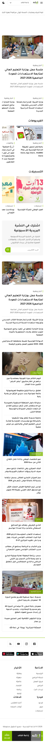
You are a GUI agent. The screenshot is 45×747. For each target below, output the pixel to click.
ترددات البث (38, 690)
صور (41, 707)
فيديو (41, 703)
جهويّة (19, 678)
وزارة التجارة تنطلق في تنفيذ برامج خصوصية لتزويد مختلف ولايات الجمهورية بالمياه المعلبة (23, 332)
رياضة (39, 520)
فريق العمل (38, 682)
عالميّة (19, 682)
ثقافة (19, 694)
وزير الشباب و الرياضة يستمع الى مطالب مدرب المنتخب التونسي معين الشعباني (23, 548)
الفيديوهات (35, 121)
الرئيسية (39, 674)
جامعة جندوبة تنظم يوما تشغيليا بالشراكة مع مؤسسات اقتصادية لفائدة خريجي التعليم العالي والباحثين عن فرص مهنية (23, 422)
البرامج (40, 686)
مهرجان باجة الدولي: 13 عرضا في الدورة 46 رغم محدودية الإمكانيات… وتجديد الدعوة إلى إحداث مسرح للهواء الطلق (23, 610)
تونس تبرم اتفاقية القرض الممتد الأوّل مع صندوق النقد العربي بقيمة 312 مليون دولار (23, 490)
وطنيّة (19, 674)
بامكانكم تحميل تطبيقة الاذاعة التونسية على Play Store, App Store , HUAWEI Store (31, 151)
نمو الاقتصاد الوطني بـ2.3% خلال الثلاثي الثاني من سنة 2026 (23, 461)
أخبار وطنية (37, 66)
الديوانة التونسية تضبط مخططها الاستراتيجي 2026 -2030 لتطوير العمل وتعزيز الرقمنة (22, 342)
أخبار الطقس (16, 703)
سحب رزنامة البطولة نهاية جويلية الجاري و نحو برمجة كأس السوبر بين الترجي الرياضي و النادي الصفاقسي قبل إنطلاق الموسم (23, 560)
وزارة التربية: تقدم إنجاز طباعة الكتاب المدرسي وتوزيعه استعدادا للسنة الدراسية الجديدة (30, 106)
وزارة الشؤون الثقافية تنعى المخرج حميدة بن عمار (22, 620)
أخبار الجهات (36, 373)
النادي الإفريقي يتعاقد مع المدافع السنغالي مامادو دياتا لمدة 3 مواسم (25, 526)
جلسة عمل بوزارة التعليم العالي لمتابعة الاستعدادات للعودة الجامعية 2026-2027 (24, 74)
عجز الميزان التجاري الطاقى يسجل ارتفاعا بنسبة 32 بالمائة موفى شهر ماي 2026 (22, 479)
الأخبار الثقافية (36, 592)
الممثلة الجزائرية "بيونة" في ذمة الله (25, 628)
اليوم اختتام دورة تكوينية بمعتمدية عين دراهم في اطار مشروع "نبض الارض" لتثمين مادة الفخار (23, 382)
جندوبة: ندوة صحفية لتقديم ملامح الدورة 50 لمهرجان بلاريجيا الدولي (23, 598)
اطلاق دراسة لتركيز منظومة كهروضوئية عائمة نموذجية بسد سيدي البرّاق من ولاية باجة (22, 394)
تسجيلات (38, 206)
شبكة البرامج (37, 678)
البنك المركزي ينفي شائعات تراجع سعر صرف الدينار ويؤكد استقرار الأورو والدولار (23, 470)
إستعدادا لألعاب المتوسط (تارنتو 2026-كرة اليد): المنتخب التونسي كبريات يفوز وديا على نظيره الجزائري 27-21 (23, 538)
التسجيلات (36, 171)
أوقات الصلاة (16, 707)
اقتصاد (19, 686)
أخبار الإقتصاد (36, 454)
